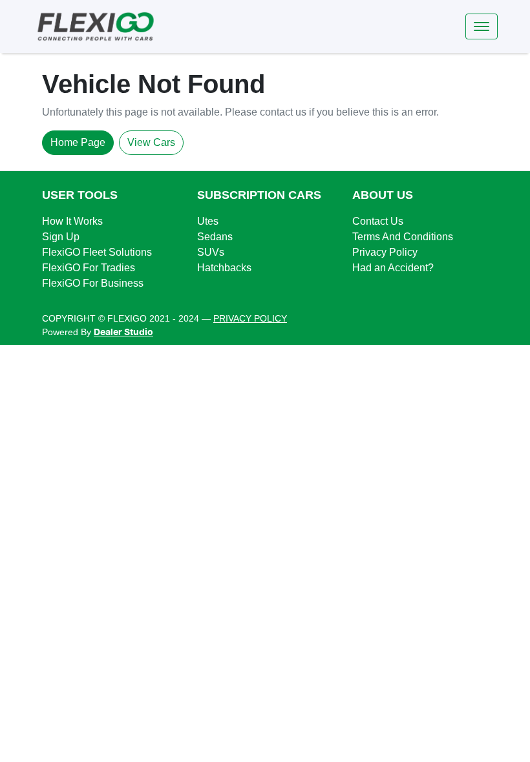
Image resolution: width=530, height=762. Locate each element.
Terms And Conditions (402, 236)
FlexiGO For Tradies (88, 267)
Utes (207, 221)
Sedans (215, 236)
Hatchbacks (224, 267)
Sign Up (61, 236)
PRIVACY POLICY (250, 318)
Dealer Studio (123, 332)
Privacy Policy (385, 252)
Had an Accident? (393, 267)
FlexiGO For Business (92, 283)
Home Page (77, 142)
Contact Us (377, 221)
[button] (481, 26)
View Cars (151, 142)
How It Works (72, 221)
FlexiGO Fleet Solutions (97, 252)
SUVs (210, 252)
